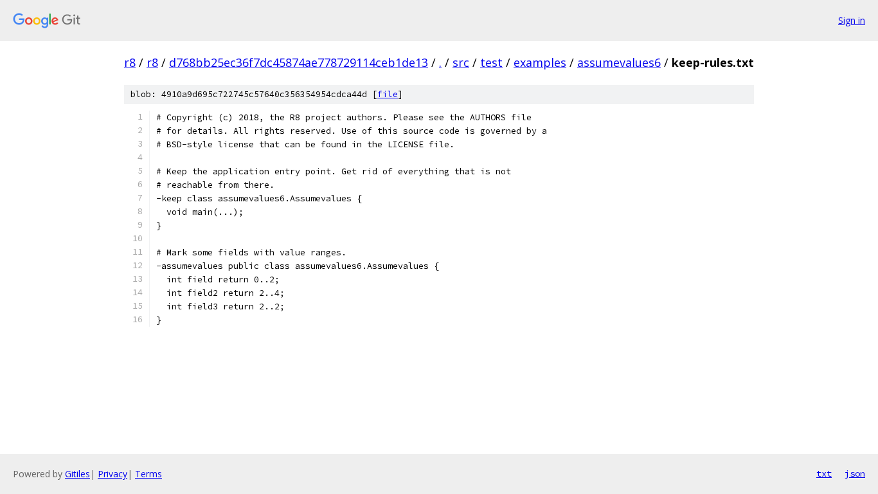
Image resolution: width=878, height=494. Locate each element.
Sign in (851, 20)
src (460, 62)
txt (824, 473)
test (491, 62)
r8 (130, 62)
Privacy (112, 474)
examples (540, 62)
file (387, 94)
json (855, 473)
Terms (148, 474)
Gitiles (77, 474)
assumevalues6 (619, 62)
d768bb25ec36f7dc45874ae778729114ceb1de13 (298, 62)
